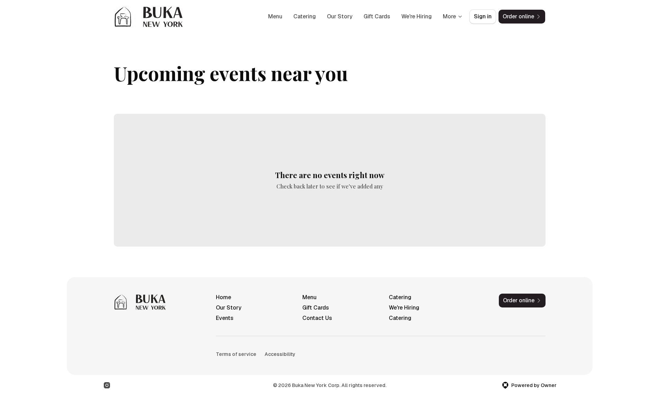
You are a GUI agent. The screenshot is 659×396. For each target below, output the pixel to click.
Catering (304, 16)
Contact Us (317, 318)
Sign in (483, 16)
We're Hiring (416, 16)
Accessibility (280, 354)
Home (223, 297)
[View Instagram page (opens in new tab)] (107, 385)
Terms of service (236, 354)
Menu (275, 16)
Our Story (340, 16)
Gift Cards (377, 16)
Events (225, 318)
